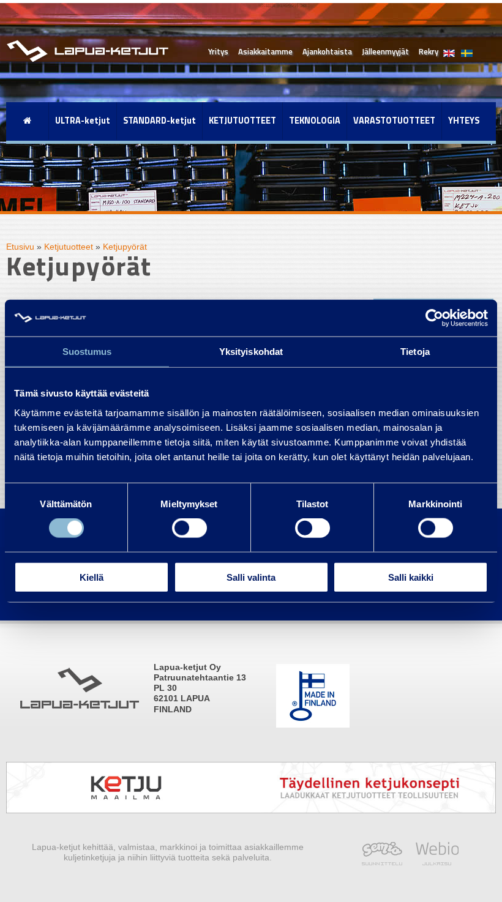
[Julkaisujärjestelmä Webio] (434, 862)
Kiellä (91, 577)
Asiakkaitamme (265, 51)
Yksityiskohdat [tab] (251, 351)
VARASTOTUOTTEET (394, 120)
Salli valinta (251, 577)
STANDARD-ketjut (159, 120)
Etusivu (20, 247)
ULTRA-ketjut (82, 120)
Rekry (428, 51)
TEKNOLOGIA (314, 120)
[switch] (189, 528)
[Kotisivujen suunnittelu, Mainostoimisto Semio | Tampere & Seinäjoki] (385, 862)
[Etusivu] (27, 120)
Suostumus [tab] (87, 351)
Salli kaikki (410, 577)
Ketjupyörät (125, 247)
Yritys (218, 51)
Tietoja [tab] (415, 351)
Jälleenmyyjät (385, 51)
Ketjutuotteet (68, 247)
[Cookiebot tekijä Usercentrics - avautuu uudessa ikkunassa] (434, 318)
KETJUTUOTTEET (242, 120)
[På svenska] (464, 47)
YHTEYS (463, 120)
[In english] (449, 47)
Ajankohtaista (327, 51)
